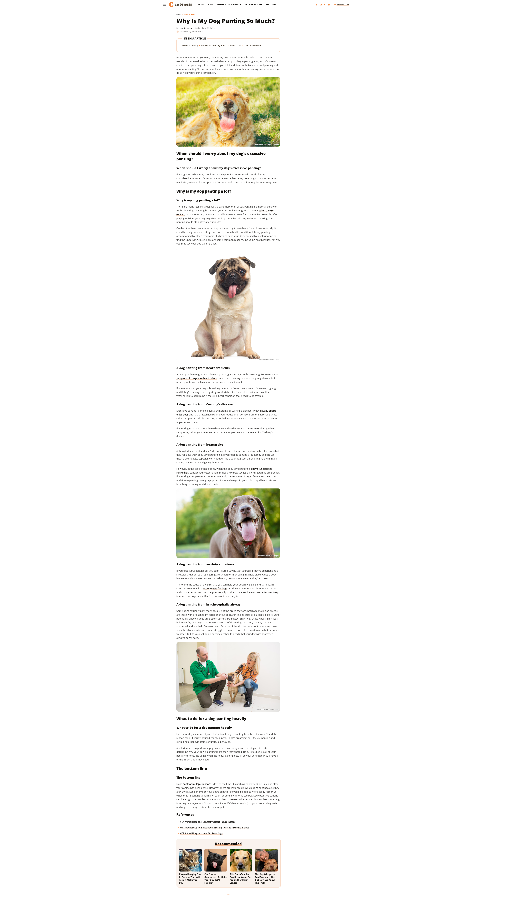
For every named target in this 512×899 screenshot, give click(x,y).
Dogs (201, 4)
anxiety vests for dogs (215, 588)
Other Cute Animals (229, 4)
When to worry (190, 45)
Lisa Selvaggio (186, 28)
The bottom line (252, 45)
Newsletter (343, 4)
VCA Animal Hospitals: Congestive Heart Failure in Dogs (207, 821)
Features (271, 4)
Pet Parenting (253, 4)
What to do (235, 45)
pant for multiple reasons (197, 784)
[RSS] (329, 4)
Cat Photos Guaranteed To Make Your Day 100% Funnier (215, 878)
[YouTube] (320, 4)
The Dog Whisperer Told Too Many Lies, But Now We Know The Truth (265, 878)
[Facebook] (316, 4)
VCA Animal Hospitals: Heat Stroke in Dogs (201, 833)
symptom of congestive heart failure (196, 378)
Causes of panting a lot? (214, 45)
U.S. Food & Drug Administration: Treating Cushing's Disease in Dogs (214, 827)
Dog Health (189, 14)
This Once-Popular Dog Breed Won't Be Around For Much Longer (240, 878)
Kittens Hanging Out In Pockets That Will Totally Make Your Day (190, 878)
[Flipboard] (325, 4)
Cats (210, 4)
